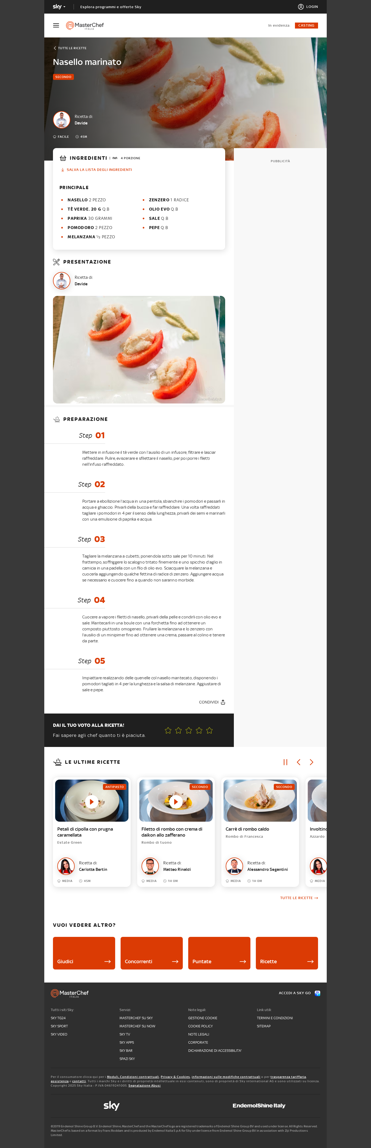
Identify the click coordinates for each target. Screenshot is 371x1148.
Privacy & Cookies (175, 1077)
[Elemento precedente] (298, 762)
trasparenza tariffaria (288, 1077)
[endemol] (259, 1105)
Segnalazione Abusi (144, 1085)
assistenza (60, 1081)
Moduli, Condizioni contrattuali (133, 1077)
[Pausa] (285, 762)
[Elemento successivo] (311, 762)
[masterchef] (87, 25)
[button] (209, 730)
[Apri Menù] (59, 25)
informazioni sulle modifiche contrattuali (226, 1077)
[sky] (111, 1106)
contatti (79, 1081)
